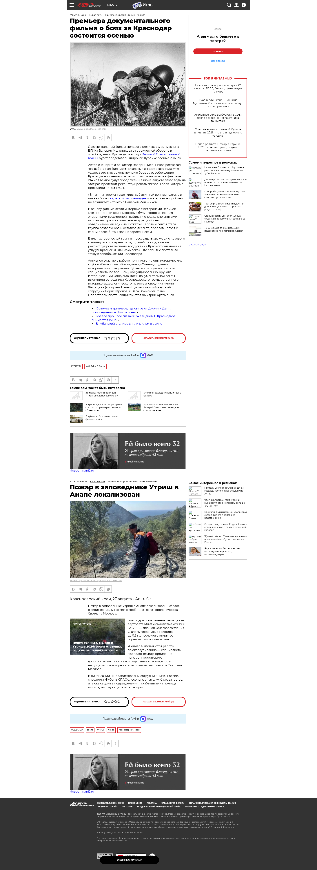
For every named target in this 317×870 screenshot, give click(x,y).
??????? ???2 (197, 245)
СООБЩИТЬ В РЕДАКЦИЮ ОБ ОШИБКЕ (205, 807)
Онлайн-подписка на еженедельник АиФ (212, 803)
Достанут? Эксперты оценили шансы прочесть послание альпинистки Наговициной (225, 182)
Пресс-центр (135, 803)
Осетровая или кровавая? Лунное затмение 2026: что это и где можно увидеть (218, 132)
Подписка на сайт (107, 807)
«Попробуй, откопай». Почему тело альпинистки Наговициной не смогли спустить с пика (224, 194)
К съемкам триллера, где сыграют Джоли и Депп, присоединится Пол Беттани (131, 310)
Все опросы (218, 61)
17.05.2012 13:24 (78, 15)
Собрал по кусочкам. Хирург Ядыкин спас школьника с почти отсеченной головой (225, 527)
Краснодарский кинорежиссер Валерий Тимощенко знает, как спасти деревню (161, 407)
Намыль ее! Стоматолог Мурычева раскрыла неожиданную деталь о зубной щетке (224, 170)
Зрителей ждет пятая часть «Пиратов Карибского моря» (101, 394)
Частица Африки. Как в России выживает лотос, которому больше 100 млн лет (224, 503)
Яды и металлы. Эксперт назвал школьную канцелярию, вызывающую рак (222, 551)
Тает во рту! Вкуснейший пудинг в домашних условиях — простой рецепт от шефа (223, 206)
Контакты (127, 807)
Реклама (152, 803)
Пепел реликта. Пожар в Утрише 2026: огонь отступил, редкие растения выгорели (218, 147)
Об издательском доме (110, 803)
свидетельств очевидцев (127, 198)
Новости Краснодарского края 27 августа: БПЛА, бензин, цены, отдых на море (218, 88)
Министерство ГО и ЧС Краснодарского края (96, 580)
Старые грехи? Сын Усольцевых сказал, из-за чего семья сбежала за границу (224, 218)
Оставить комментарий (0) (158, 338)
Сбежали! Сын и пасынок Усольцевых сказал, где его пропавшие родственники (225, 515)
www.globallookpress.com (92, 129)
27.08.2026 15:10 (78, 481)
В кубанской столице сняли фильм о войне (129, 323)
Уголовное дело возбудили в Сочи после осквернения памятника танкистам (218, 118)
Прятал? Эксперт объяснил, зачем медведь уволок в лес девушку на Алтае (223, 490)
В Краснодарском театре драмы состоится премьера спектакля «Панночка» (103, 407)
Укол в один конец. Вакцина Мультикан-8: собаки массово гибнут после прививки (218, 103)
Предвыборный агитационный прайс (159, 807)
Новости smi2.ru (82, 470)
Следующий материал (129, 860)
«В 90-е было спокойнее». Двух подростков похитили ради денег (223, 229)
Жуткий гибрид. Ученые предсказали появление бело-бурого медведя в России (225, 539)
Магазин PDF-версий (172, 803)
